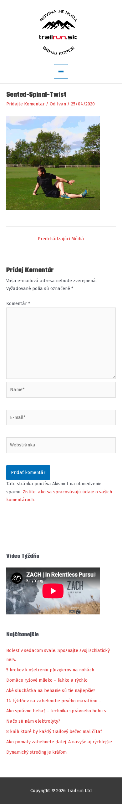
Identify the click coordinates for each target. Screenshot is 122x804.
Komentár (18, 303)
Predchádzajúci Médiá (61, 239)
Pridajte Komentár (25, 104)
